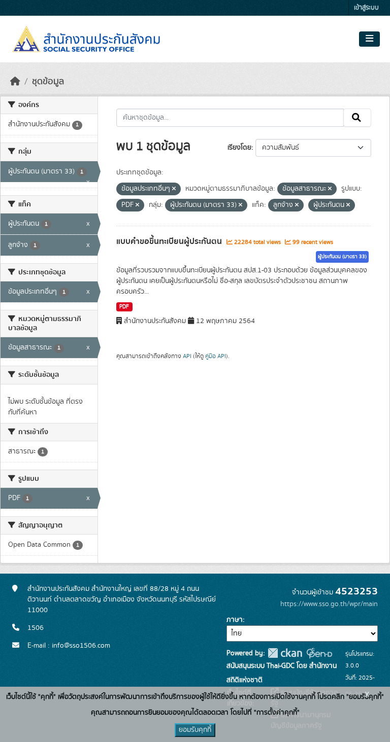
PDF (124, 307)
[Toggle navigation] (369, 39)
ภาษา (234, 620)
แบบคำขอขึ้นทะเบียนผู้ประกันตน (170, 241)
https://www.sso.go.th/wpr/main (329, 604)
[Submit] (357, 118)
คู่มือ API (215, 356)
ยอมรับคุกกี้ (195, 730)
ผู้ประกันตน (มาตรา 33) (342, 256)
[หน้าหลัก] (15, 81)
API (187, 356)
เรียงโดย (239, 148)
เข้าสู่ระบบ (366, 8)
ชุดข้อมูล (48, 81)
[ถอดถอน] (174, 189)
